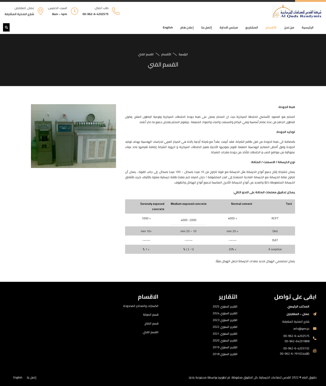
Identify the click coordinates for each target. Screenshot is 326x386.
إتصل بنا (31, 377)
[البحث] (6, 27)
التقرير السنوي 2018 (225, 354)
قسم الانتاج (151, 323)
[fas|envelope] (313, 328)
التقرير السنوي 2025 (225, 306)
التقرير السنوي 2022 (225, 327)
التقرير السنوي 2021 (225, 333)
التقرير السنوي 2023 (225, 320)
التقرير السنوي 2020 (225, 340)
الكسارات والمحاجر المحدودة (140, 306)
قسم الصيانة (150, 314)
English (17, 377)
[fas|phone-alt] (313, 338)
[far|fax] (313, 351)
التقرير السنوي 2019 (225, 347)
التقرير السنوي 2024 (225, 313)
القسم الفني (150, 332)
